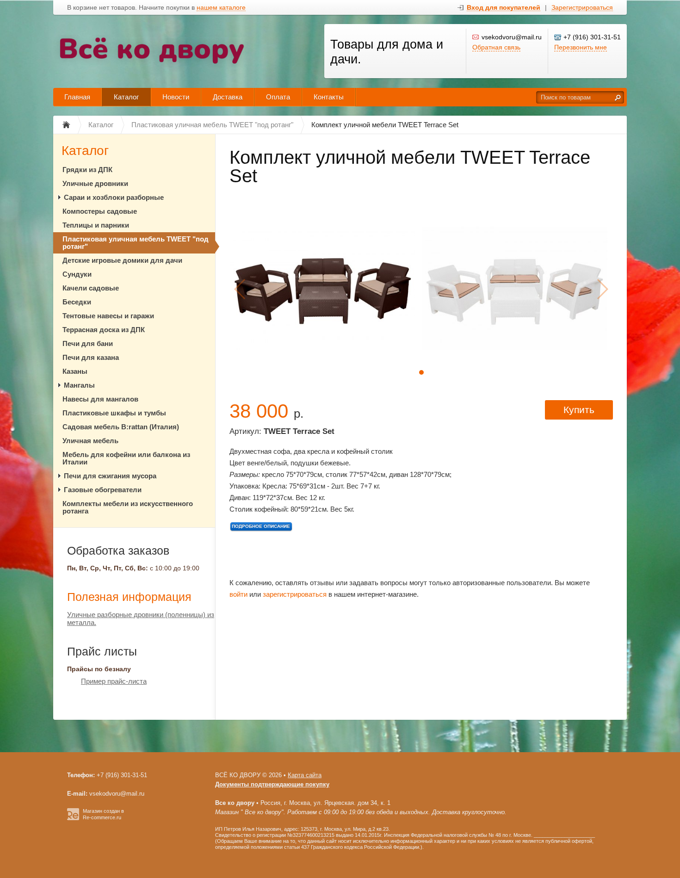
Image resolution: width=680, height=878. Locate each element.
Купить (578, 409)
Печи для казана (90, 357)
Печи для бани (87, 343)
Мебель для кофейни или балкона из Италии (126, 458)
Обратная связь (496, 47)
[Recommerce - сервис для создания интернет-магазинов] (73, 818)
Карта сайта (304, 775)
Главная (77, 97)
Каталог (126, 97)
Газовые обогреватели (103, 490)
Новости (175, 97)
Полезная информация (129, 596)
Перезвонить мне (580, 47)
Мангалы (79, 385)
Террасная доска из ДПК (103, 330)
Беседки (76, 302)
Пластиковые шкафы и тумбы (114, 413)
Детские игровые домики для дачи (122, 260)
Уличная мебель (90, 441)
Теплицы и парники (95, 225)
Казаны (74, 371)
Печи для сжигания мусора (110, 476)
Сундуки (77, 274)
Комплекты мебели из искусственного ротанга (127, 507)
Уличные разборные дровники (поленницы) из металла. (140, 618)
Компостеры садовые (99, 211)
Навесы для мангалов (100, 399)
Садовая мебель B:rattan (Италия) (120, 427)
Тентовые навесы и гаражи (108, 316)
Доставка (227, 97)
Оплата (278, 97)
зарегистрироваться (295, 594)
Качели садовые (90, 288)
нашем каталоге (221, 7)
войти (238, 594)
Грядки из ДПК (87, 169)
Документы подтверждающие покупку (272, 784)
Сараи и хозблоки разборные (114, 197)
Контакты (329, 97)
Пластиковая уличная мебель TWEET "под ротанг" (135, 242)
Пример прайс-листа (114, 681)
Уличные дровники (95, 183)
